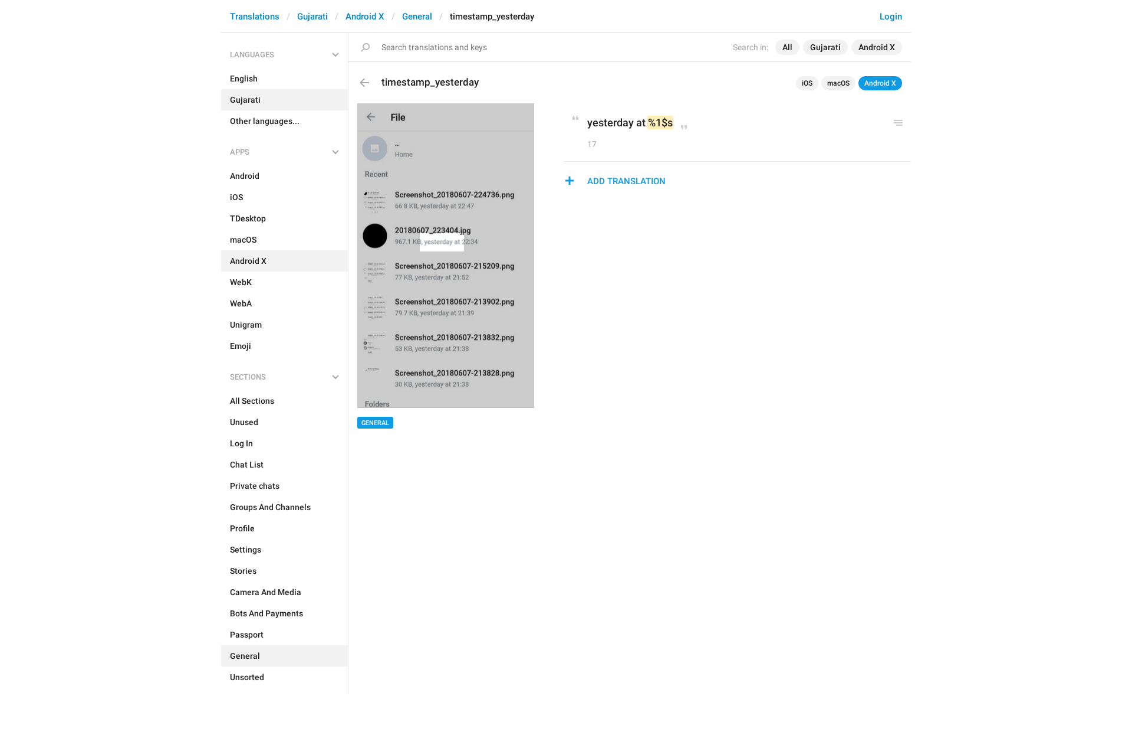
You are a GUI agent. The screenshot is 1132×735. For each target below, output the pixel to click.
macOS (838, 83)
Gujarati (312, 16)
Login (891, 16)
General (417, 16)
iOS (807, 83)
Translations (254, 16)
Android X (364, 16)
